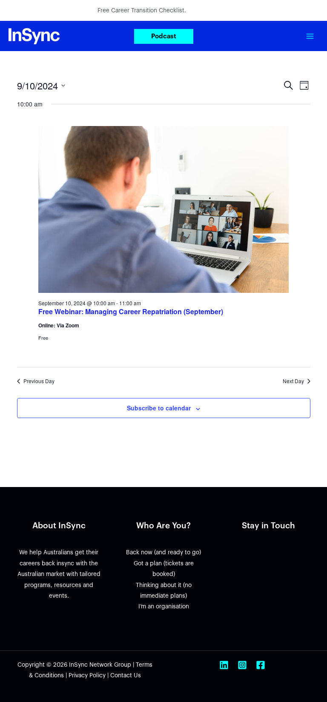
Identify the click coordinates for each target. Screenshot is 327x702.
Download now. (209, 10)
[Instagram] (242, 665)
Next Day (293, 381)
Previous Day (38, 381)
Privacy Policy (87, 675)
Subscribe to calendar (159, 408)
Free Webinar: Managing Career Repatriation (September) (130, 311)
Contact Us (125, 675)
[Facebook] (260, 665)
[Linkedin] (224, 665)
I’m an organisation (163, 606)
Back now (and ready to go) (163, 552)
